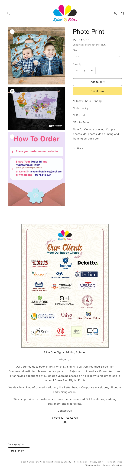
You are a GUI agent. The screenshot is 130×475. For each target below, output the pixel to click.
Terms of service (114, 462)
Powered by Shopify (61, 462)
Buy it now (97, 91)
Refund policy (80, 462)
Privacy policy (97, 462)
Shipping (77, 45)
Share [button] (80, 148)
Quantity (77, 64)
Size (75, 50)
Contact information (112, 465)
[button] (8, 13)
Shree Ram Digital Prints (40, 462)
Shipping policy (92, 465)
